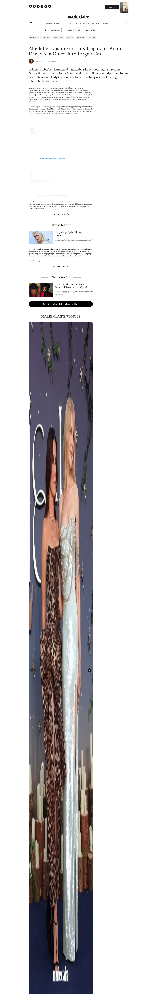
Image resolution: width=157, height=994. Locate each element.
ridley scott (81, 37)
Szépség (70, 23)
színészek (91, 37)
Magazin (49, 23)
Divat (63, 23)
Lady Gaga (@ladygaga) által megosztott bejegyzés (53, 195)
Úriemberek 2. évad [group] (73, 30)
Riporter (78, 23)
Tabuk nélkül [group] (90, 30)
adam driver (34, 37)
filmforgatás (45, 37)
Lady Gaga (70, 37)
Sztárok (56, 23)
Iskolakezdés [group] (55, 30)
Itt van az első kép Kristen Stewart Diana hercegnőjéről (71, 286)
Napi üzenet (96, 23)
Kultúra (105, 23)
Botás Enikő (39, 61)
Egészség (86, 23)
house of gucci (58, 37)
